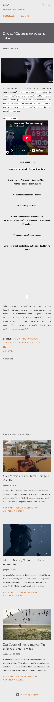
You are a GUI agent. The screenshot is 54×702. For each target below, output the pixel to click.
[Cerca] (43, 4)
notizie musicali (21, 342)
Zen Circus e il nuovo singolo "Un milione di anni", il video (24, 646)
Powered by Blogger (28, 694)
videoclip (35, 342)
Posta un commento (26, 508)
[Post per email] (4, 348)
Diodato (7, 342)
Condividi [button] (8, 351)
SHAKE (8, 5)
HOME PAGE (8, 16)
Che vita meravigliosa (25, 339)
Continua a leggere (13, 511)
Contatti (25, 16)
